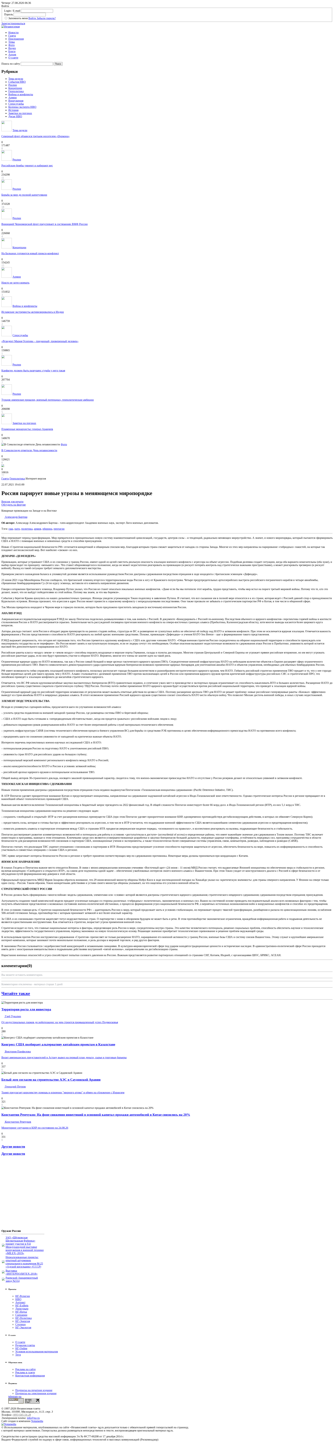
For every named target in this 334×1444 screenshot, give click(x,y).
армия (37, 528)
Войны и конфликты (20, 94)
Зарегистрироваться (13, 23)
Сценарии (21, 1314)
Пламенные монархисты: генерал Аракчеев (27, 429)
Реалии (12, 84)
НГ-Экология (23, 1327)
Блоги (11, 51)
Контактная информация (30, 1375)
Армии (12, 97)
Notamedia (37, 1421)
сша (11, 528)
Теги (18, 1354)
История (13, 110)
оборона (47, 528)
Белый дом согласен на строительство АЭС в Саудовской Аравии (51, 1079)
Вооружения (15, 100)
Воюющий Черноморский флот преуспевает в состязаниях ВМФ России (44, 224)
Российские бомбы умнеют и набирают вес (27, 165)
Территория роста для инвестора (26, 1009)
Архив (12, 54)
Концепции (15, 88)
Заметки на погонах (20, 113)
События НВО (17, 81)
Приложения (16, 38)
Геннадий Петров (15, 1086)
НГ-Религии (22, 1296)
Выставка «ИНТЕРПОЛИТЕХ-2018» (22, 1272)
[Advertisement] (22, 1194)
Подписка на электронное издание (36, 1393)
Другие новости (13, 1146)
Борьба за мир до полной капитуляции (24, 194)
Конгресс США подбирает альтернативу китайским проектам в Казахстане (58, 1044)
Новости (13, 32)
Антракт (20, 1302)
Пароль (8, 14)
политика (27, 528)
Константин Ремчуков (17, 1121)
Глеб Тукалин (12, 1016)
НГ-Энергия (22, 1321)
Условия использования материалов (36, 1351)
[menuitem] (170, 32)
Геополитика (16, 91)
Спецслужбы (16, 103)
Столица (20, 1324)
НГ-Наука (21, 1311)
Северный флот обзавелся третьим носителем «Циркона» (35, 136)
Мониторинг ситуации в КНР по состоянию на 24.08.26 (34, 1127)
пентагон (59, 528)
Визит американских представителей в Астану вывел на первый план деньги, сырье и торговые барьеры (64, 1057)
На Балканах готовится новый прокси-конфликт (30, 253)
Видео (12, 48)
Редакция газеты (25, 1345)
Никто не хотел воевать (15, 282)
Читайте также (15, 993)
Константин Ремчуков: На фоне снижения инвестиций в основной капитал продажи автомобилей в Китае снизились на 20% (95, 1114)
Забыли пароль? (46, 18)
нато (17, 528)
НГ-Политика (23, 1318)
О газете (13, 57)
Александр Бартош (15, 516)
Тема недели (15, 78)
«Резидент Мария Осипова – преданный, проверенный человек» (39, 341)
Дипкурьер (21, 1308)
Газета (12, 35)
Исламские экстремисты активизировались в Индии (32, 311)
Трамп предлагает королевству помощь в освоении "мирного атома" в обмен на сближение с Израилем (62, 1092)
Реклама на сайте (25, 1369)
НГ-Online (21, 1348)
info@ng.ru (33, 1417)
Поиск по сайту (10, 63)
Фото (11, 45)
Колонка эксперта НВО (22, 106)
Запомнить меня (18, 18)
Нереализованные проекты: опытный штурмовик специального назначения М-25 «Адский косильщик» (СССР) (24, 1262)
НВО (18, 1299)
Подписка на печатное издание (33, 1390)
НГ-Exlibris (21, 1305)
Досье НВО (15, 116)
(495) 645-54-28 (22, 1414)
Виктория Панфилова (17, 1051)
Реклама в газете (25, 1372)
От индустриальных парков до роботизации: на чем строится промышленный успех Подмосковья (59, 1022)
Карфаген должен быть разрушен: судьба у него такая (33, 370)
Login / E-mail (12, 10)
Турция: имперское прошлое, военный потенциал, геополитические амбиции (47, 399)
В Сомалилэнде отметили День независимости (29, 450)
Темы (11, 41)
